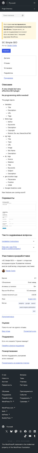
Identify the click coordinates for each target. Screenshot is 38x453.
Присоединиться (26, 391)
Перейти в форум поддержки (13, 346)
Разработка (8, 73)
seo (34, 311)
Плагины (23, 382)
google (28, 303)
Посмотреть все (30, 331)
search (33, 303)
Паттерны (23, 385)
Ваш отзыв (6, 331)
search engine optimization (27, 307)
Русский (10, 427)
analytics (21, 303)
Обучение (5, 391)
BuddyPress (7, 418)
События (23, 395)
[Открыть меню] (35, 3)
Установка (8, 68)
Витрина (23, 375)
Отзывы (7, 63)
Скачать (6, 51)
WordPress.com (8, 408)
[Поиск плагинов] (23, 15)
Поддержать (26, 398)
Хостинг (5, 382)
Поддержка (8, 78)
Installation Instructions (10, 241)
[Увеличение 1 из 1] (33, 204)
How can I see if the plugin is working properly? (11, 248)
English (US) (32, 299)
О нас (4, 375)
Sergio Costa (12, 45)
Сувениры (24, 401)
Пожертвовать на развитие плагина (15, 363)
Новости (5, 378)
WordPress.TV (8, 401)
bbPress (6, 415)
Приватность (7, 385)
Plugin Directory (7, 9)
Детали (7, 58)
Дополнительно (8, 317)
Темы (22, 378)
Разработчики (7, 398)
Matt (4, 411)
